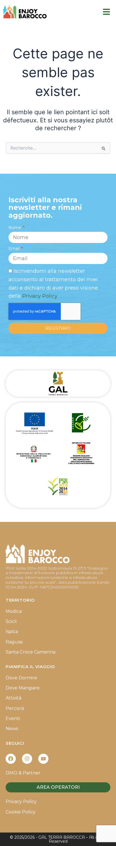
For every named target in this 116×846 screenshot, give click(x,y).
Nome (15, 227)
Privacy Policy (39, 296)
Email (14, 248)
